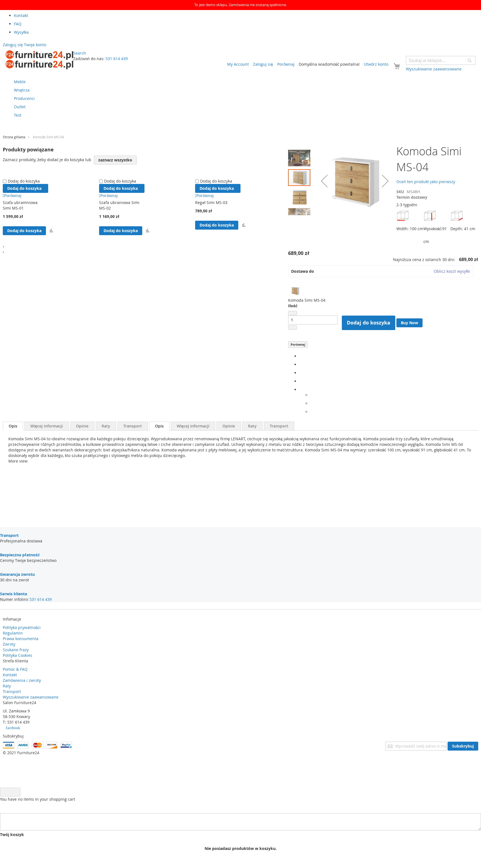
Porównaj (298, 344)
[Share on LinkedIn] (300, 372)
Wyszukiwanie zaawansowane (30, 697)
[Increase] (292, 327)
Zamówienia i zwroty (22, 680)
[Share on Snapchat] (311, 403)
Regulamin (13, 633)
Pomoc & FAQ (15, 669)
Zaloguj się (263, 64)
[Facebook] (300, 356)
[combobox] (440, 60)
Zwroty (9, 644)
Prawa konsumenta (20, 638)
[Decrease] (292, 313)
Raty (106, 426)
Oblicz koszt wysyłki (452, 271)
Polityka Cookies (17, 655)
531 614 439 (116, 58)
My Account (238, 64)
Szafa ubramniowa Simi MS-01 (20, 205)
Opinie (82, 426)
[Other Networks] (300, 389)
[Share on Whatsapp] (311, 395)
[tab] (13, 426)
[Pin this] (300, 381)
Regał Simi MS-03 (211, 202)
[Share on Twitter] (300, 364)
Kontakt (10, 674)
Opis (13, 426)
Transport (132, 426)
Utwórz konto (376, 64)
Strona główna (14, 137)
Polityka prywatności (22, 627)
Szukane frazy (16, 649)
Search (79, 53)
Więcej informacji (46, 426)
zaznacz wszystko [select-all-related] (115, 160)
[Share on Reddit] (311, 411)
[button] (300, 156)
